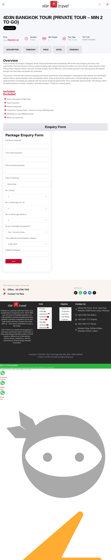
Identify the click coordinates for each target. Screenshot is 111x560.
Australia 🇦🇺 (44, 317)
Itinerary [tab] (31, 50)
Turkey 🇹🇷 (43, 319)
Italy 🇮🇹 (42, 322)
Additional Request (12, 250)
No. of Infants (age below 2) (15, 214)
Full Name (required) (13, 140)
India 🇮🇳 (42, 311)
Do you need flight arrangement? (18, 226)
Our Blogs (65, 317)
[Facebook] (85, 293)
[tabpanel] (55, 87)
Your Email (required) (13, 152)
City (69, 39)
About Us (65, 309)
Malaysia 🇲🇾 (44, 327)
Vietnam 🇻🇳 (43, 325)
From (5, 40)
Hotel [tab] (59, 50)
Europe (42, 309)
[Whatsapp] (80, 293)
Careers (65, 319)
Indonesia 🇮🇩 (44, 314)
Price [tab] (46, 50)
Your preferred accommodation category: (21, 238)
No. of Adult (9, 190)
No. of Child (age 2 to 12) (15, 202)
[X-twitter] (94, 293)
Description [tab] (13, 50)
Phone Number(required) (15, 165)
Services (65, 314)
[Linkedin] (89, 293)
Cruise (74, 39)
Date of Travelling (12, 178)
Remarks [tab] (74, 50)
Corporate (65, 311)
